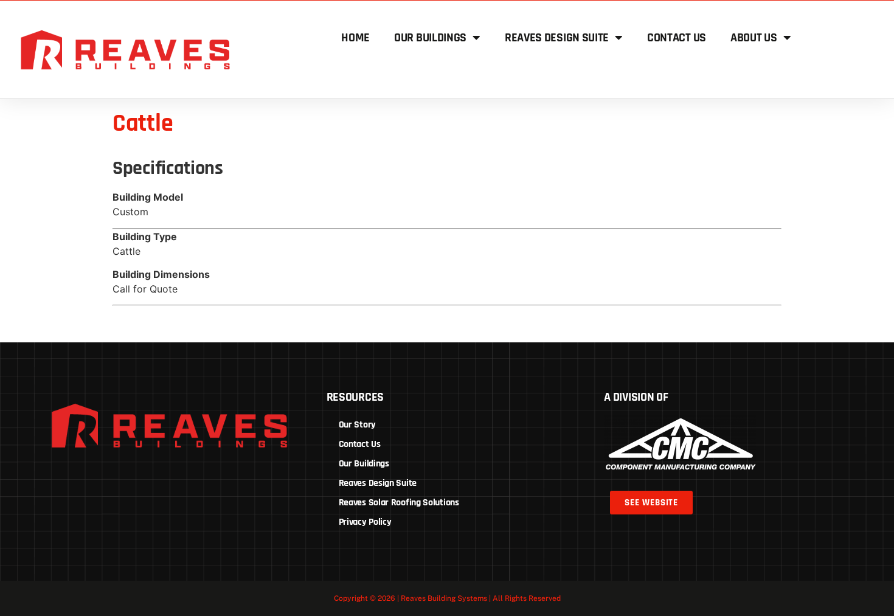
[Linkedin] (169, 481)
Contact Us (676, 38)
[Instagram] (191, 481)
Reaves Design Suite (557, 38)
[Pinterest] (146, 481)
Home (355, 38)
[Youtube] (214, 481)
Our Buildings (430, 38)
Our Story (357, 424)
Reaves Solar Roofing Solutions (399, 502)
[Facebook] (124, 481)
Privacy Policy (365, 522)
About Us (753, 38)
